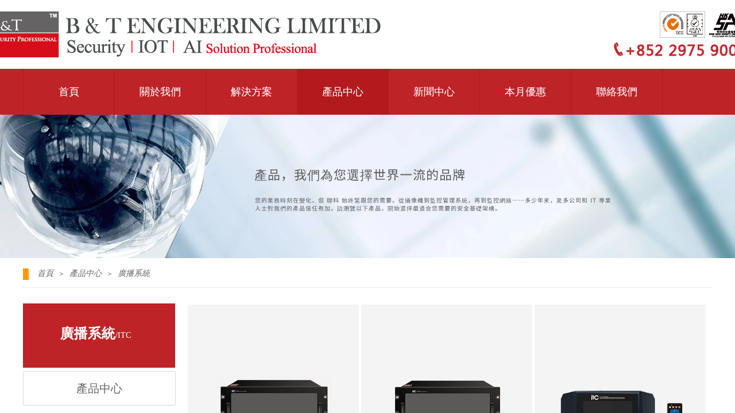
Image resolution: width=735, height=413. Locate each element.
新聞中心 (434, 92)
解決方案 (251, 92)
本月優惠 (525, 92)
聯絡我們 (616, 92)
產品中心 (342, 92)
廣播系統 (134, 273)
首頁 (69, 92)
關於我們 (160, 92)
